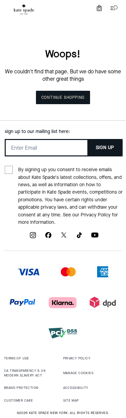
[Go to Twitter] (64, 237)
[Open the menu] (113, 8)
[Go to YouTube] (95, 237)
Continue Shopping (63, 97)
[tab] (23, 9)
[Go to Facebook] (48, 237)
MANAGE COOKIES (78, 373)
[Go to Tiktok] (79, 237)
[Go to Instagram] (33, 237)
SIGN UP (105, 147)
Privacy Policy (96, 215)
